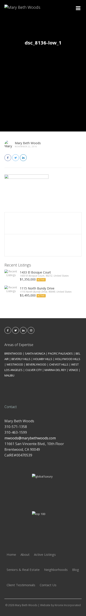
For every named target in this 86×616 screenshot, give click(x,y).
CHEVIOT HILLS (58, 364)
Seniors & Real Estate (23, 569)
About (25, 554)
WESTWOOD (15, 364)
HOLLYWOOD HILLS (67, 359)
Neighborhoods (56, 569)
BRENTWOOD (13, 353)
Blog (75, 569)
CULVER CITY (33, 370)
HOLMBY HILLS (42, 359)
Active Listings (45, 554)
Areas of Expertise (18, 344)
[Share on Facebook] (7, 157)
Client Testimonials (21, 585)
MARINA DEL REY (55, 370)
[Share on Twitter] (15, 157)
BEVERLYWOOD (36, 364)
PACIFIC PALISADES (60, 353)
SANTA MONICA (35, 353)
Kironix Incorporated (68, 605)
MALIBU (9, 375)
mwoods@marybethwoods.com (30, 438)
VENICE (73, 370)
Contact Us (48, 585)
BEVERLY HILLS (20, 359)
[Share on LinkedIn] (23, 157)
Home (11, 554)
